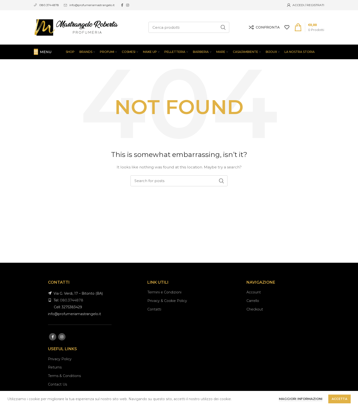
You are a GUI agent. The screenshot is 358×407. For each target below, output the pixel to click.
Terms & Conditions (64, 376)
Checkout (254, 309)
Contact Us (57, 384)
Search (223, 27)
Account (253, 292)
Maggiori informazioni (300, 399)
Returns (55, 367)
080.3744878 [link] (49, 5)
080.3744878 (71, 300)
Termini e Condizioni (164, 292)
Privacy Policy (60, 359)
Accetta (339, 399)
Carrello (252, 301)
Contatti (154, 309)
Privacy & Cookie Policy (167, 301)
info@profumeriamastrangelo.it (92, 5)
